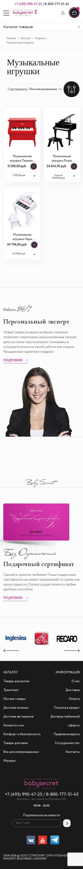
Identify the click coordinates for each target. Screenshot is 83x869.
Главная (11, 38)
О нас (75, 681)
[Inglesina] (16, 645)
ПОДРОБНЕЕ (13, 361)
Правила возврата (67, 734)
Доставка (73, 690)
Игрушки (40, 38)
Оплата (74, 699)
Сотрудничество (67, 743)
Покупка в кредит (67, 707)
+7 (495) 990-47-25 (28, 4)
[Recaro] (67, 645)
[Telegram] (55, 841)
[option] (16, 639)
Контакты (73, 752)
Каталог (25, 38)
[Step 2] (42, 645)
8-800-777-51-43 (56, 4)
